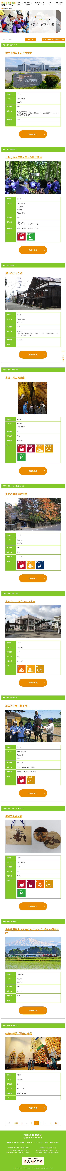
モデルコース (37, 3)
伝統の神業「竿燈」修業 (18, 1033)
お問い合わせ (63, 357)
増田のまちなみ (14, 273)
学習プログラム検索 (28, 3)
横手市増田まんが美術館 (18, 53)
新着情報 (19, 3)
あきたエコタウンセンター (20, 601)
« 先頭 (16, 1123)
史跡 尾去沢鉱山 (15, 377)
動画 (44, 3)
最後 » (56, 1123)
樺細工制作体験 (13, 816)
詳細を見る (33, 134)
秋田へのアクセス (59, 3)
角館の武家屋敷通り (16, 494)
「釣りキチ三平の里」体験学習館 (23, 157)
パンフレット (50, 3)
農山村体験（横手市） (17, 705)
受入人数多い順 (48, 39)
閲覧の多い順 (59, 39)
